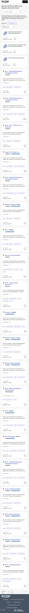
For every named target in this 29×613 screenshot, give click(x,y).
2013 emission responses (12, 363)
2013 (6, 411)
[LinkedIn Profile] (4, 610)
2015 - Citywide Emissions (13, 565)
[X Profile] (1, 610)
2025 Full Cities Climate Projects (16, 58)
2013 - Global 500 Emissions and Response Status (13, 99)
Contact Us (8, 602)
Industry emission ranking (13, 204)
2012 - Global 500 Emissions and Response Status (13, 462)
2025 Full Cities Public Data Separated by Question (15, 32)
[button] (20, 12)
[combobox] (12, 12)
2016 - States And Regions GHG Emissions (13, 389)
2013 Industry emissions (12, 514)
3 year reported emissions (13, 489)
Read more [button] (6, 82)
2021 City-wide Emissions (12, 255)
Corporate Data (17, 602)
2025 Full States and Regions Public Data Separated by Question (17, 45)
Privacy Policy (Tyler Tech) (13, 605)
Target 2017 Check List (12, 152)
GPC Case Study (10, 436)
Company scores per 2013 (13, 539)
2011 (6, 230)
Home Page (5, 599)
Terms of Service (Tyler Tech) (17, 599)
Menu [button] (26, 1)
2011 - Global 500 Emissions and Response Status (13, 72)
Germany (7, 312)
